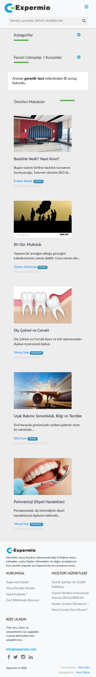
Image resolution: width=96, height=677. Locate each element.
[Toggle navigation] (86, 7)
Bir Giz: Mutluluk (27, 244)
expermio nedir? (18, 582)
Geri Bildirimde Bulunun (22, 600)
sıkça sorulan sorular (20, 588)
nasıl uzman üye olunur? (70, 610)
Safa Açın (25, 438)
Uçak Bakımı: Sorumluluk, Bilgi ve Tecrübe (48, 416)
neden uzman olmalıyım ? (70, 604)
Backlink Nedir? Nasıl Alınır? (36, 159)
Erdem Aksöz (28, 181)
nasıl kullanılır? (16, 594)
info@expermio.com (21, 649)
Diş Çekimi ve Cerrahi (31, 330)
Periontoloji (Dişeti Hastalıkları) (39, 502)
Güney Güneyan (30, 267)
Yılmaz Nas (28, 352)
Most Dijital (83, 672)
